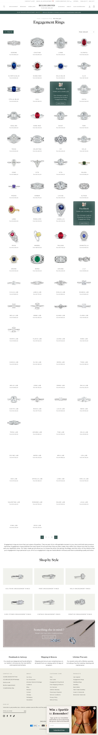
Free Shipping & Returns (56, 684)
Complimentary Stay (8, 688)
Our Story (29, 677)
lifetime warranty (87, 661)
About (69, 6)
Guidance (61, 6)
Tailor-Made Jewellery (79, 689)
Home (38, 18)
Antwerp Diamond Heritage (34, 682)
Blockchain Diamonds (79, 694)
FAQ (51, 677)
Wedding (23, 6)
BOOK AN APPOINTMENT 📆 (45, 1)
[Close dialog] (94, 708)
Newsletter (29, 699)
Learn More (60, 103)
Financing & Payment (56, 692)
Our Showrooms (79, 6)
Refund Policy (53, 699)
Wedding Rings (77, 682)
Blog (27, 687)
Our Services (53, 687)
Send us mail (6, 682)
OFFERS (76, 1)
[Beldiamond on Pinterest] (11, 716)
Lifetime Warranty (54, 689)
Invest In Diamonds (78, 692)
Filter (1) (9, 32)
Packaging (29, 697)
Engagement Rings (46, 18)
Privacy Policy (53, 697)
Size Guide (53, 679)
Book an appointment (9, 685)
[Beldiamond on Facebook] (7, 716)
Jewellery (32, 6)
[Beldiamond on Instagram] (4, 716)
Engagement (13, 6)
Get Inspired (76, 677)
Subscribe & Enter (59, 730)
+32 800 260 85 (7, 676)
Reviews (28, 689)
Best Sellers (76, 687)
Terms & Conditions (55, 694)
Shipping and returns (42, 661)
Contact (28, 692)
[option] (49, 12)
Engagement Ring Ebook (57, 682)
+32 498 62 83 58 (7, 679)
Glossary (28, 694)
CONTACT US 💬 (30, 1)
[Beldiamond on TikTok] (14, 716)
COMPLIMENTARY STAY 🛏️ (64, 1)
